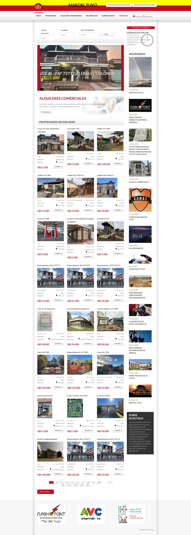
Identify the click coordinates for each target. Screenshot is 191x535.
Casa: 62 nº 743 (103, 352)
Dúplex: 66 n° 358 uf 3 (105, 175)
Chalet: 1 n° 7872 (103, 129)
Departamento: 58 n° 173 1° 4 (108, 439)
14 (82, 485)
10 (99, 482)
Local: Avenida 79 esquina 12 (78, 309)
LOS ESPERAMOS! (136, 248)
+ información (45, 112)
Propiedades (50, 16)
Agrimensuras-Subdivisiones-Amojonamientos (137, 295)
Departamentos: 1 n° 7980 (77, 352)
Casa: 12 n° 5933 (103, 396)
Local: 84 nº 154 (73, 129)
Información (91, 16)
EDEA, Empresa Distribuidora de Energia (137, 350)
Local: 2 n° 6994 (43, 219)
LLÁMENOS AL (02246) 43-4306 (119, 5)
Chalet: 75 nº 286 (43, 175)
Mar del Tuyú (135, 403)
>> (110, 482)
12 (69, 485)
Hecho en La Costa (146, 530)
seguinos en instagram (141, 28)
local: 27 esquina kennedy (47, 439)
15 (88, 485)
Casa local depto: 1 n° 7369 (107, 309)
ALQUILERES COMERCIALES (62, 98)
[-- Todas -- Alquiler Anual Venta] (47, 38)
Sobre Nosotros (136, 416)
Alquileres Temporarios (71, 16)
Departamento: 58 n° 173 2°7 (48, 265)
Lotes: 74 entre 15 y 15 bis (77, 396)
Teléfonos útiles (137, 269)
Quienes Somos (108, 16)
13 (76, 485)
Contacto (123, 16)
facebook (138, 16)
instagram (149, 16)
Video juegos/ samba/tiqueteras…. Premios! (138, 119)
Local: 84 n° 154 (103, 219)
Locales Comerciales (139, 182)
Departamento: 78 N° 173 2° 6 (108, 265)
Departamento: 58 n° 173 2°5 (78, 265)
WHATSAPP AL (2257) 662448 (144, 5)
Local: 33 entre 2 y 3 (45, 396)
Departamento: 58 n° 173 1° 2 (78, 439)
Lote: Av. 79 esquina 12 (46, 309)
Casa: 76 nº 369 (43, 352)
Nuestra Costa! (136, 93)
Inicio (38, 16)
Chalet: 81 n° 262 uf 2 (75, 175)
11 (63, 485)
